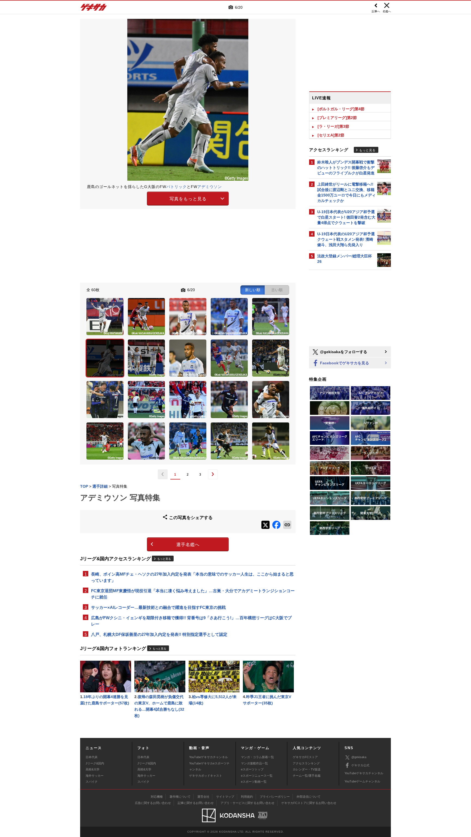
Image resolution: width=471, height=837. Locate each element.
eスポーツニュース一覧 (257, 775)
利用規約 (247, 796)
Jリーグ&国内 (95, 763)
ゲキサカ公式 (360, 765)
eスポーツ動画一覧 (254, 781)
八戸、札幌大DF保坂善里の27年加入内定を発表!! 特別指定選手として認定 (159, 634)
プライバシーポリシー (275, 796)
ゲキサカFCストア (305, 757)
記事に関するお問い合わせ (196, 803)
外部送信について (309, 796)
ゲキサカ (93, 9)
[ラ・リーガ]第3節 (333, 126)
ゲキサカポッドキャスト (205, 775)
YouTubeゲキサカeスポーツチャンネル (209, 766)
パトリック (176, 186)
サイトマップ (225, 796)
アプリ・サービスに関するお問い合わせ (247, 803)
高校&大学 (92, 769)
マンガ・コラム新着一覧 (257, 757)
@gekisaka (358, 757)
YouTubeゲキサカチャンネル (208, 757)
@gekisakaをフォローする (343, 352)
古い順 (277, 290)
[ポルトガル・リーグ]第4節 (341, 109)
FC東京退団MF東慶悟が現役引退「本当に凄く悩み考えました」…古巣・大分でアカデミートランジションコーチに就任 (193, 593)
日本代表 (92, 757)
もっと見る (164, 558)
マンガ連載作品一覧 (254, 763)
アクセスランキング (306, 763)
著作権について (180, 796)
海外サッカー (95, 775)
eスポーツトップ (252, 769)
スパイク (92, 781)
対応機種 (157, 796)
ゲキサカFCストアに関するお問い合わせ (308, 803)
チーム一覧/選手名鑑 (307, 775)
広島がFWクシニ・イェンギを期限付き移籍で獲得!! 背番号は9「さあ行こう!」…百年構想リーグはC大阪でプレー (191, 620)
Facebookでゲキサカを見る (344, 363)
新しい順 (252, 290)
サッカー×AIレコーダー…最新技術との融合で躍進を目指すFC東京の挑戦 (158, 607)
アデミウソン (209, 186)
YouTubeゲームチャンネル (362, 781)
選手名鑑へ (188, 544)
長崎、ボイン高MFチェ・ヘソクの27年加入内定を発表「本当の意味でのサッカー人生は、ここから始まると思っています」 (192, 577)
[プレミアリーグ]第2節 (337, 117)
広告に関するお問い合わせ (153, 803)
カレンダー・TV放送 (307, 769)
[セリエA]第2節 (331, 135)
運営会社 (203, 796)
